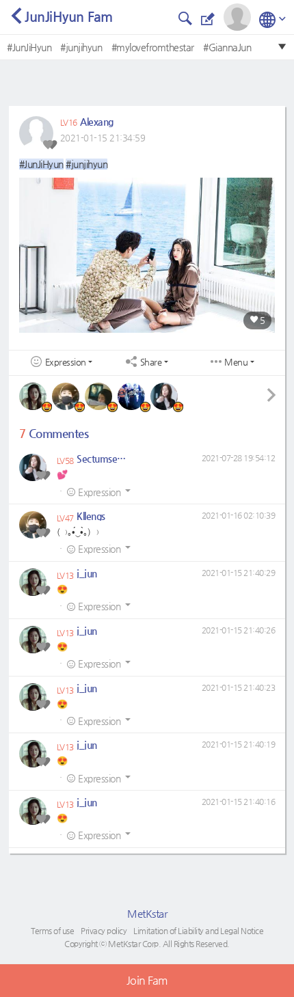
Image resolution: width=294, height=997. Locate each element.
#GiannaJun (227, 47)
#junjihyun (81, 47)
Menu (236, 362)
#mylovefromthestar (152, 47)
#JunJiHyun (29, 47)
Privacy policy (103, 930)
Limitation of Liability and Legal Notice (198, 930)
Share (151, 362)
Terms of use (52, 930)
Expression (65, 362)
